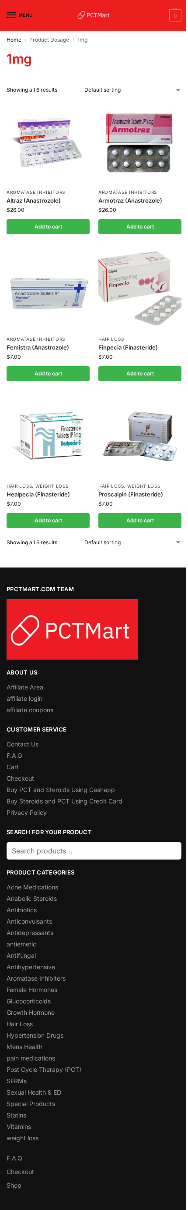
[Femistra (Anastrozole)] (48, 289)
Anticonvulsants (29, 921)
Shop (14, 1185)
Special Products (31, 1103)
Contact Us (22, 744)
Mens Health (24, 1046)
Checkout (20, 778)
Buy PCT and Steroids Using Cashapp (61, 789)
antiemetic (21, 944)
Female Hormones (32, 989)
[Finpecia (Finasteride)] (139, 289)
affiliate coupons (30, 710)
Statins (16, 1115)
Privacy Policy (27, 812)
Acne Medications (32, 887)
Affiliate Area (25, 687)
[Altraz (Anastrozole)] (48, 142)
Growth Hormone (31, 1012)
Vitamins (19, 1126)
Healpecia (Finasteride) (38, 494)
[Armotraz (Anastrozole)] (139, 142)
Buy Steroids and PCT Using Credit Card (64, 801)
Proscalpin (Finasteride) (130, 494)
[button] (174, 15)
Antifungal (21, 955)
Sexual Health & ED (34, 1092)
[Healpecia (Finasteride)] (48, 436)
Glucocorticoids (29, 1001)
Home (14, 39)
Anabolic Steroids (32, 898)
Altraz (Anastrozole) (34, 200)
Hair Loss (111, 339)
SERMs (17, 1081)
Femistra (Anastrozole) (38, 347)
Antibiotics (22, 910)
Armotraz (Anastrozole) (130, 200)
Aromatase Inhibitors (36, 192)
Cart (13, 767)
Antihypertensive (31, 967)
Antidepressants (30, 932)
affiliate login (24, 698)
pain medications (31, 1058)
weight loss (52, 486)
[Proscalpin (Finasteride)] (139, 436)
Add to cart (48, 226)
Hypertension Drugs (35, 1035)
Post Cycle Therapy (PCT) (44, 1069)
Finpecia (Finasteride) (128, 347)
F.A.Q (14, 755)
